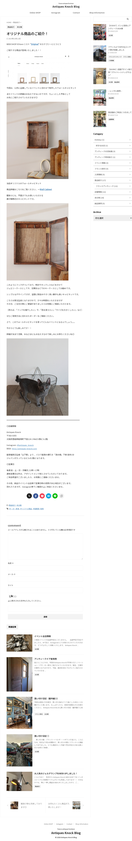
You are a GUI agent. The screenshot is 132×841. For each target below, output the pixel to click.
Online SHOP (35, 12)
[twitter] (29, 495)
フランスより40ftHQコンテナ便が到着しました (119, 48)
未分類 (19, 505)
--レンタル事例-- (115, 90)
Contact (76, 12)
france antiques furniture (66, 829)
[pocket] (42, 495)
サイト (10, 585)
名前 (11, 563)
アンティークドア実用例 (45, 658)
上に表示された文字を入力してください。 (25, 600)
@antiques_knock (25, 445)
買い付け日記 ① (41, 735)
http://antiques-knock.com (24, 448)
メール (11, 574)
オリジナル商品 (26, 508)
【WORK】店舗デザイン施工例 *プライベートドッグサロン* (120, 72)
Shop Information (97, 12)
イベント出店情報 (42, 636)
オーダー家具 (14, 508)
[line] (55, 495)
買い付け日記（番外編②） (46, 698)
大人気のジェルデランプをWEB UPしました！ (55, 773)
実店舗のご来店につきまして (120, 112)
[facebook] (35, 495)
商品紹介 (12, 505)
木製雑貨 (36, 508)
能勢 (42, 508)
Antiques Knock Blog (66, 6)
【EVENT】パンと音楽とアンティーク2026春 (119, 27)
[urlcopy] (61, 495)
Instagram (55, 12)
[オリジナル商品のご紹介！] (48, 495)
